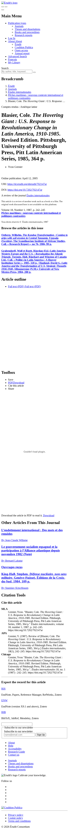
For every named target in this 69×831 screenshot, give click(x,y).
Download (48, 515)
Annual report (22, 53)
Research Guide (16, 751)
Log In (11, 38)
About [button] (11, 41)
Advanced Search (17, 56)
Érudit (18, 44)
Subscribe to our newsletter (18, 731)
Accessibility (15, 748)
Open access (21, 50)
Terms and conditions (19, 821)
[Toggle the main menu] (2, 9)
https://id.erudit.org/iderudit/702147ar (27, 184)
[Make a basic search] (2, 6)
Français (12, 59)
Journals (19, 26)
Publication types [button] (17, 23)
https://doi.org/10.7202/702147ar (25, 189)
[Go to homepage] (9, 2)
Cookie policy (15, 818)
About (18, 41)
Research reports (23, 35)
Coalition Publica (24, 47)
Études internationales (19, 92)
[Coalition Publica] (11, 807)
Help (10, 745)
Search (5, 68)
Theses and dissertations (27, 29)
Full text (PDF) (16, 286)
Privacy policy (15, 815)
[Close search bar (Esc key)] (6, 6)
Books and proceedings (27, 32)
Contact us (13, 754)
